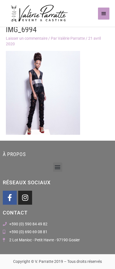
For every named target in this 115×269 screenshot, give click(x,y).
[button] (57, 167)
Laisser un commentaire (26, 38)
